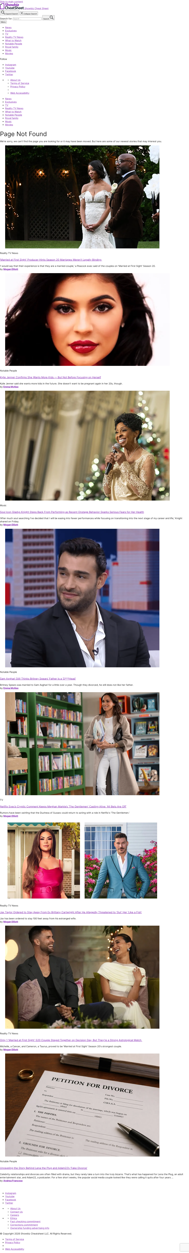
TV (6, 33)
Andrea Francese (13, 1180)
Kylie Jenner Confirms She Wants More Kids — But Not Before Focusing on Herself (50, 377)
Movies (9, 53)
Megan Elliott (10, 269)
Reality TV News (14, 37)
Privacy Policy (17, 86)
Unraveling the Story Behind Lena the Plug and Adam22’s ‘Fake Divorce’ (43, 1168)
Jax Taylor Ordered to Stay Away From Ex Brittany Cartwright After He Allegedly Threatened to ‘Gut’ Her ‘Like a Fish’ (71, 912)
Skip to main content (11, 1)
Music (8, 50)
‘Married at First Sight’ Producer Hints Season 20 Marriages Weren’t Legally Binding (51, 259)
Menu (3, 22)
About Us (15, 80)
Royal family (11, 46)
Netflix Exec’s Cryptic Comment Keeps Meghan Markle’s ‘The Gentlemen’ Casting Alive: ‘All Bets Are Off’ (63, 806)
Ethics (13, 1218)
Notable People (13, 43)
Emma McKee (11, 386)
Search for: (6, 18)
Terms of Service (19, 83)
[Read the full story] (82, 247)
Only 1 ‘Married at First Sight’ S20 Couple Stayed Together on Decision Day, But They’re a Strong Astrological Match (71, 1040)
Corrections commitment (24, 1224)
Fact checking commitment (25, 1221)
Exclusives (11, 30)
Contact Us (16, 1211)
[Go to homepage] (12, 1187)
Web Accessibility (19, 93)
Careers (14, 1215)
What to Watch (13, 40)
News (8, 27)
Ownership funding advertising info (29, 1228)
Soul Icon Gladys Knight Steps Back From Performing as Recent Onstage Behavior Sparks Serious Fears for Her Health (72, 512)
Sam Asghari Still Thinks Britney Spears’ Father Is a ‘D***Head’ (38, 678)
